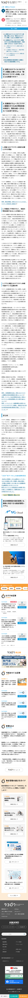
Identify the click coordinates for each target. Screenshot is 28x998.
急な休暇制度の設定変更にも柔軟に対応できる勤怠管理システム (13, 61)
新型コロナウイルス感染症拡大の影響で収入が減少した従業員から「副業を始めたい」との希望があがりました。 (13, 489)
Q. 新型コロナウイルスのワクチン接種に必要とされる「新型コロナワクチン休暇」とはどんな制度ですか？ (13, 36)
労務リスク (12, 645)
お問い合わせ (24, 996)
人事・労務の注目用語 (19, 914)
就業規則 (5, 613)
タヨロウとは (4, 916)
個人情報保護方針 (10, 989)
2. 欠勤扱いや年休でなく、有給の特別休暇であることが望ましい (14, 50)
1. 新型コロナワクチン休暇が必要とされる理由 (14, 46)
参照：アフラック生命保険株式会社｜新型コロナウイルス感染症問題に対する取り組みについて (13, 399)
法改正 (11, 588)
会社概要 (19, 989)
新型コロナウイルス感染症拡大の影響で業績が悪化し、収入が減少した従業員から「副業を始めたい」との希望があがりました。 (8, 623)
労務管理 (14, 611)
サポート (4, 949)
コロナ (4, 611)
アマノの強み (19, 942)
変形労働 (4, 588)
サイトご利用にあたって (13, 991)
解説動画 (9, 611)
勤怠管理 (18, 588)
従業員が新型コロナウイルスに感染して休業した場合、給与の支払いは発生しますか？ (8, 606)
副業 (8, 629)
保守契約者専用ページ (7, 958)
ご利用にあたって (19, 961)
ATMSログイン (6, 961)
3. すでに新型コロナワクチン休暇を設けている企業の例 (14, 54)
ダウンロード (17, 911)
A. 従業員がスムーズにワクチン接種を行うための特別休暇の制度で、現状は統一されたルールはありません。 (14, 42)
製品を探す (5, 944)
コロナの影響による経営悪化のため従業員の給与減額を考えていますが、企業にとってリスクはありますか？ (8, 639)
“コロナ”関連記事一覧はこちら (11, 495)
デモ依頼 (18, 951)
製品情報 (3, 939)
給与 (8, 645)
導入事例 (4, 946)
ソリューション (19, 944)
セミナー (5, 996)
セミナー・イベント (5, 914)
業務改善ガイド (4, 909)
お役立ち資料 (14, 996)
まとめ (5, 57)
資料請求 (4, 951)
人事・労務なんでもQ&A (6, 911)
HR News (17, 909)
